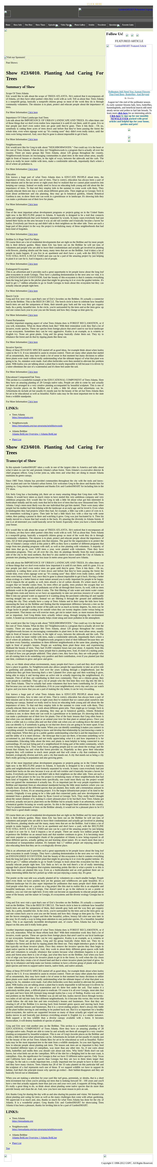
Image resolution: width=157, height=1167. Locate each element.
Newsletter (102, 25)
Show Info (17, 25)
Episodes (52, 25)
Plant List (16, 439)
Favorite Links (128, 25)
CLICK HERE (94, 4)
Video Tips (65, 25)
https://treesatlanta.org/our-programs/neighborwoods (37, 425)
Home (8, 25)
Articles (91, 25)
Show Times (40, 25)
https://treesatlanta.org (22, 417)
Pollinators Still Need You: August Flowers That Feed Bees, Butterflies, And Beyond (129, 93)
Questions (113, 25)
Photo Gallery (80, 25)
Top (8, 1148)
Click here (33, 112)
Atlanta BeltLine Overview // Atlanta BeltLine (34, 434)
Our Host (28, 25)
